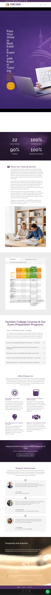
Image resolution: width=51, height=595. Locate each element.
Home (18, 587)
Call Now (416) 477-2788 (25, 455)
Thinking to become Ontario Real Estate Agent (37, 53)
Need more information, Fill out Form (37, 65)
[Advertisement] (25, 122)
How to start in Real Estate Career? (18, 262)
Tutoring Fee (13, 259)
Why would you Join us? (31, 259)
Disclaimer (29, 587)
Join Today (20, 300)
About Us (24, 587)
